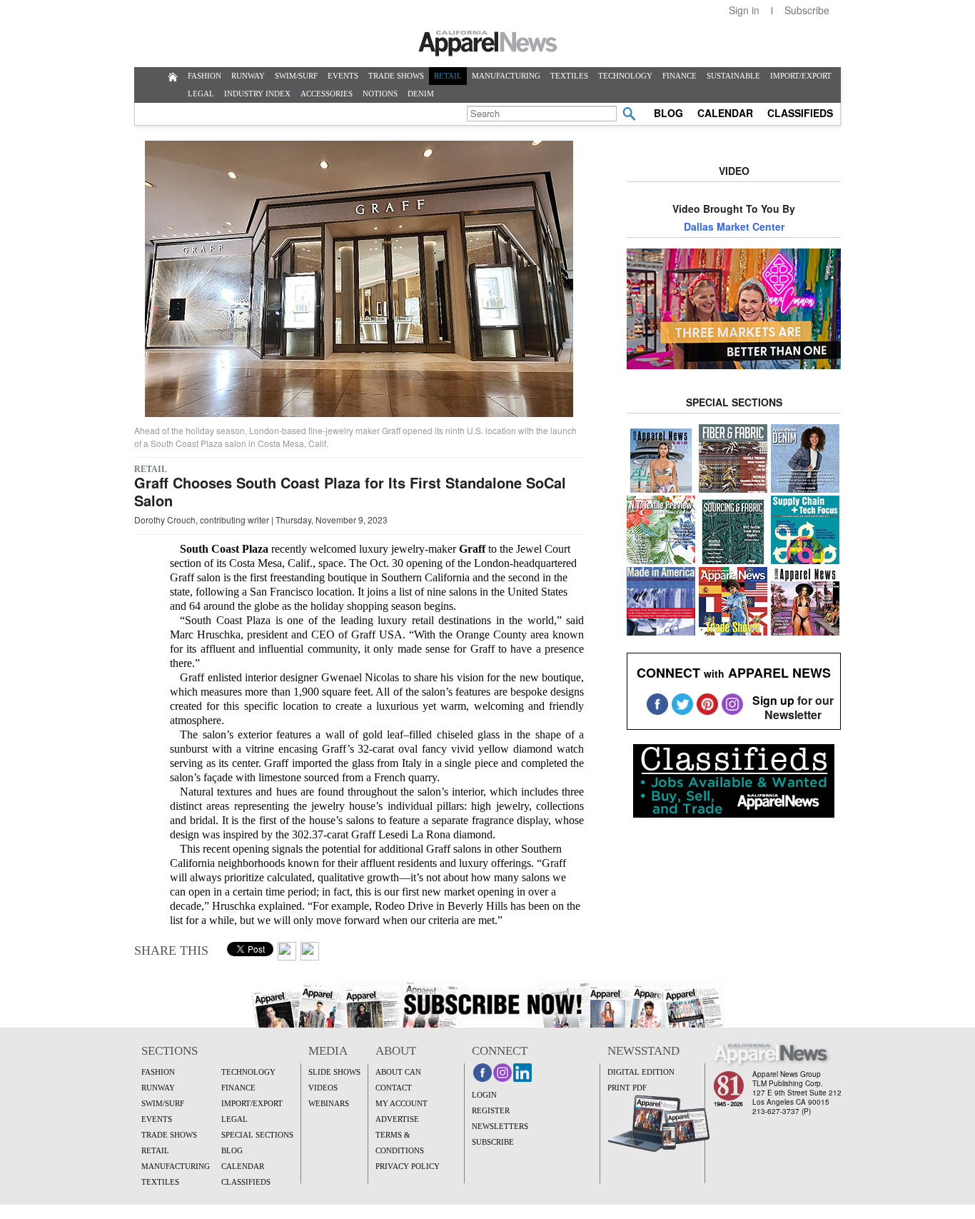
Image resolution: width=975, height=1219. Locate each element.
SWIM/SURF (296, 75)
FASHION (204, 75)
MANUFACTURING (506, 75)
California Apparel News (487, 43)
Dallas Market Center (734, 226)
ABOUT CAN (398, 1072)
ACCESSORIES (326, 93)
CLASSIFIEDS (800, 113)
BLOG (668, 113)
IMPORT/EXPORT (801, 75)
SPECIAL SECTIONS (257, 1134)
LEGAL (201, 93)
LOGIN (484, 1094)
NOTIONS (380, 93)
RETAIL (448, 75)
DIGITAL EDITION (641, 1072)
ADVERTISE (397, 1119)
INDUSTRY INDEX (257, 93)
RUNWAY (248, 75)
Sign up (773, 700)
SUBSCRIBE (493, 1142)
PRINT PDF (627, 1087)
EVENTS (343, 75)
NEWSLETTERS (500, 1126)
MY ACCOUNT (401, 1103)
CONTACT (393, 1087)
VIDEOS (323, 1087)
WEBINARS (328, 1103)
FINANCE (679, 75)
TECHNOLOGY (625, 75)
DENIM (421, 93)
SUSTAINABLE (733, 75)
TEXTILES (569, 75)
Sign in (744, 10)
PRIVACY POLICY (407, 1166)
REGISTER (491, 1110)
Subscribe (806, 10)
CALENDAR (725, 113)
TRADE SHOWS (396, 75)
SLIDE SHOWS (334, 1072)
